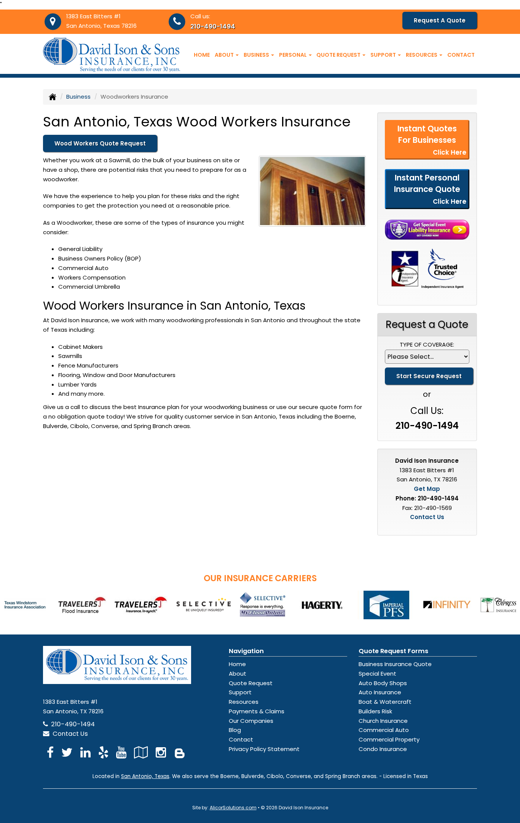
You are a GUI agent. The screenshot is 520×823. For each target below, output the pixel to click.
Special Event (377, 674)
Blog (235, 730)
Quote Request (251, 683)
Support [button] (383, 55)
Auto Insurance (380, 692)
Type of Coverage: (427, 344)
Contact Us (427, 517)
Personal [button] (293, 55)
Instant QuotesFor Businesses (431, 140)
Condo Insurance (383, 749)
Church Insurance (383, 721)
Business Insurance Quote (395, 664)
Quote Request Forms (393, 651)
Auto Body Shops (383, 683)
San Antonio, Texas (145, 776)
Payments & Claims (256, 711)
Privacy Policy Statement (264, 749)
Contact (461, 55)
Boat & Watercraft (385, 702)
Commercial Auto (384, 730)
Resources (243, 702)
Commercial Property (389, 739)
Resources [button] (422, 55)
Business (78, 97)
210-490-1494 (212, 26)
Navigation (246, 651)
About (237, 674)
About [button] (225, 55)
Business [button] (257, 55)
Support (240, 692)
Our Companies (251, 721)
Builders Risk (375, 711)
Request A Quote (440, 20)
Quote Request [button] (339, 55)
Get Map (427, 489)
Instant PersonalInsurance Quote (430, 189)
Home (202, 55)
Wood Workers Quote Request (100, 143)
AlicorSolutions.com (233, 807)
